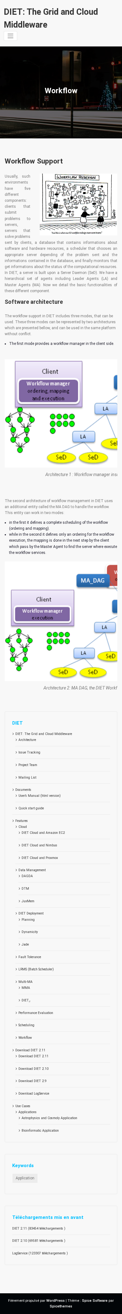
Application (25, 1178)
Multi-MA (25, 982)
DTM (25, 889)
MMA (26, 988)
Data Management (32, 870)
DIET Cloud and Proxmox (40, 858)
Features (21, 821)
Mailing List (27, 777)
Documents (23, 790)
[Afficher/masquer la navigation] (10, 36)
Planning (28, 920)
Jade (25, 944)
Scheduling (26, 1025)
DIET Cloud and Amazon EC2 (43, 833)
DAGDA (27, 876)
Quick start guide (31, 808)
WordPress (55, 1301)
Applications (27, 1112)
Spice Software (95, 1301)
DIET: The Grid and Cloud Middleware (43, 734)
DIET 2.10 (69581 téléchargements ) (38, 1241)
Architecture (27, 740)
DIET (26, 1000)
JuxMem (28, 901)
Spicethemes (61, 1306)
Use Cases (22, 1106)
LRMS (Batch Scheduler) (36, 969)
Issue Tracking (29, 752)
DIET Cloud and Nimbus (39, 845)
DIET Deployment (30, 913)
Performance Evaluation (35, 1013)
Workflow (25, 1038)
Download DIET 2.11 (30, 1050)
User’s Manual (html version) (39, 796)
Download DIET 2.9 (32, 1081)
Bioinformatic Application (40, 1131)
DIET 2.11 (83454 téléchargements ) (38, 1228)
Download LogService (33, 1093)
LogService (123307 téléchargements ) (40, 1253)
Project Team (27, 765)
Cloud (22, 827)
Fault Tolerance (29, 957)
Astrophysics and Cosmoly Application (49, 1118)
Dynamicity (30, 932)
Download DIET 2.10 (33, 1069)
